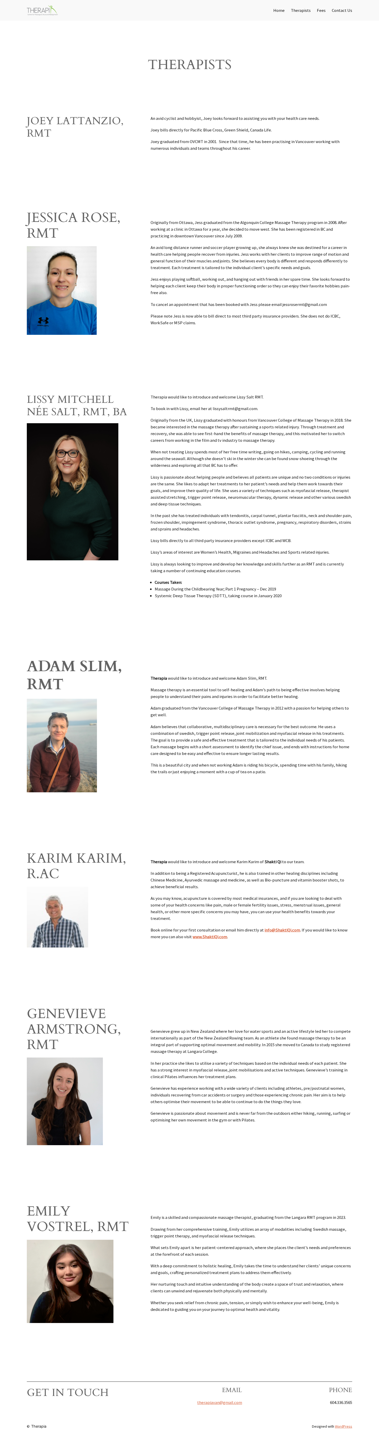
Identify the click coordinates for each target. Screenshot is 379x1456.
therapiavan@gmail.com (219, 1402)
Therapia (38, 1426)
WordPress (343, 1426)
